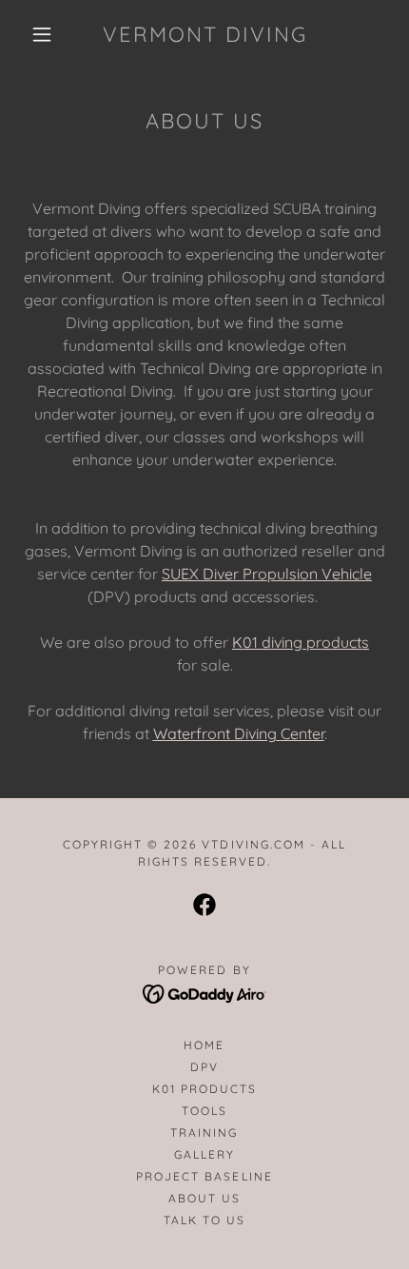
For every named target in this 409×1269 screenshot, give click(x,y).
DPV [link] (204, 1067)
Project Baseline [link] (204, 1176)
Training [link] (204, 1132)
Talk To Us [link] (204, 1220)
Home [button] (204, 1045)
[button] (42, 34)
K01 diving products (300, 642)
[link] (205, 34)
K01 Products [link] (204, 1089)
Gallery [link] (204, 1154)
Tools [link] (204, 1110)
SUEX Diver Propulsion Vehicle (267, 573)
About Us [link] (204, 1198)
